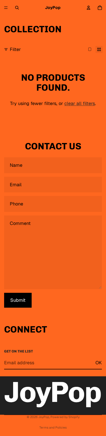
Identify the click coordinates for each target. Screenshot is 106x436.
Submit (17, 300)
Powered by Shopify (65, 417)
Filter (15, 49)
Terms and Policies (53, 427)
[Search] (17, 7)
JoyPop (43, 417)
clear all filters (79, 103)
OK (98, 363)
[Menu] (6, 8)
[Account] (88, 7)
